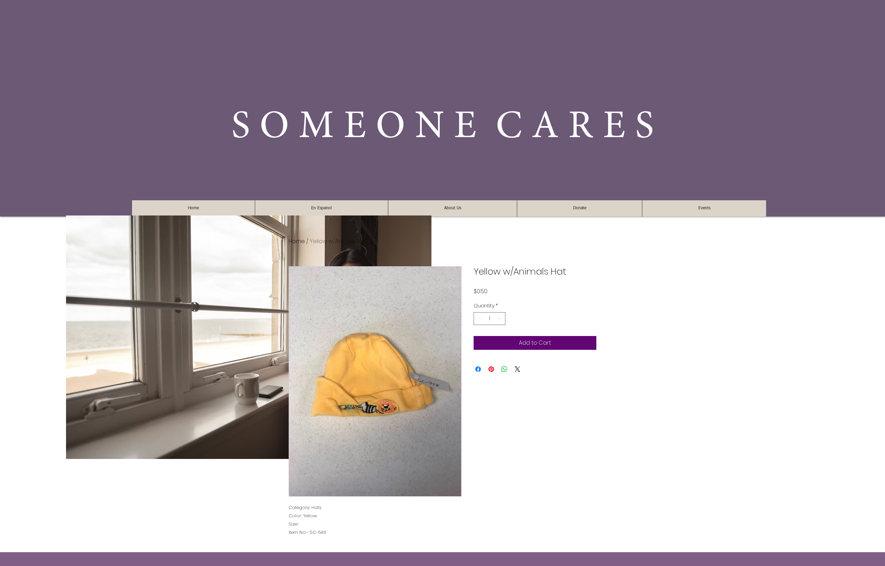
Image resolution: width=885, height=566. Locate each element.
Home (297, 241)
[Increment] (500, 319)
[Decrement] (479, 319)
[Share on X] (517, 369)
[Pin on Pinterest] (491, 369)
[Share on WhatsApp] (504, 369)
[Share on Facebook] (478, 369)
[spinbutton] (489, 319)
